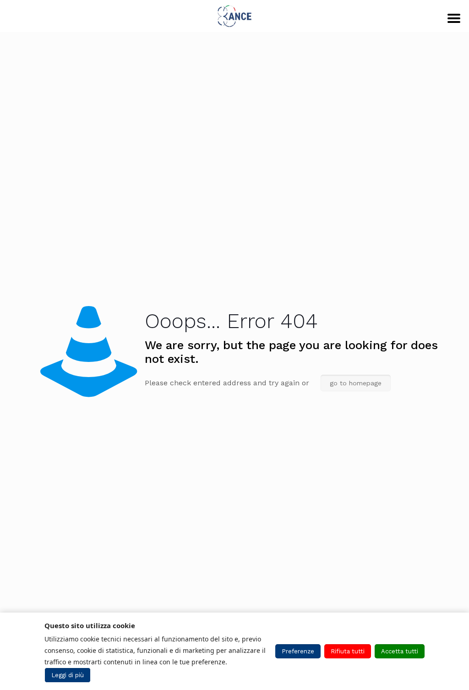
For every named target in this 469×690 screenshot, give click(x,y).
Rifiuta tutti (348, 651)
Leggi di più (67, 675)
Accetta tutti (399, 651)
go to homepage (356, 383)
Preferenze (298, 651)
